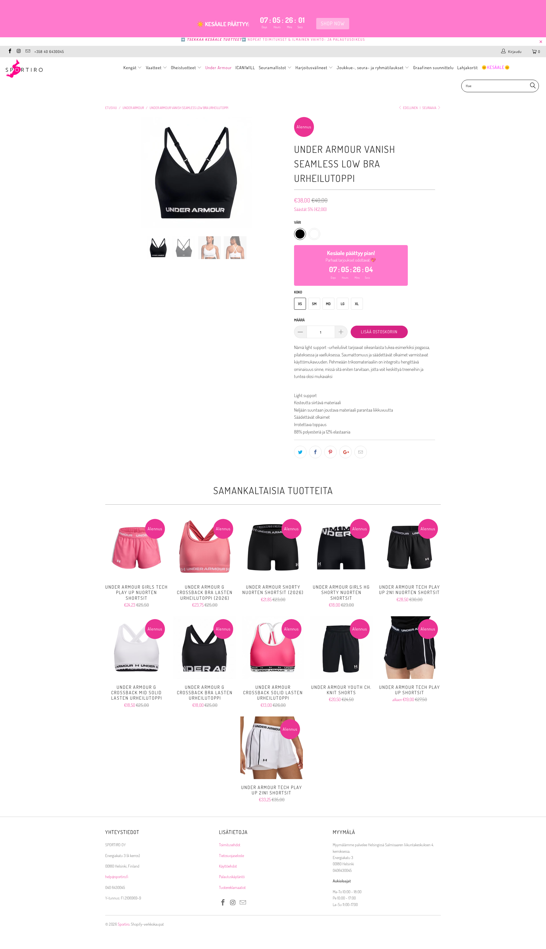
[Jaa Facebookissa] (315, 452)
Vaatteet (154, 67)
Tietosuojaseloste (231, 855)
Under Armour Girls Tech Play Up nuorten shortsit (136, 547)
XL (357, 303)
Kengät (130, 67)
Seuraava (429, 108)
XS (300, 303)
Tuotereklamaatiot (232, 887)
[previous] (115, 176)
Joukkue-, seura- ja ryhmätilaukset (371, 67)
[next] (278, 176)
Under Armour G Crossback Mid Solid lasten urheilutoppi (136, 647)
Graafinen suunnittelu (433, 67)
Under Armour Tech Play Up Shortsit (409, 647)
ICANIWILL (245, 67)
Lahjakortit (467, 67)
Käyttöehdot (228, 866)
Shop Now (334, 23)
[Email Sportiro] (27, 51)
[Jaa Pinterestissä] (330, 452)
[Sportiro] (46, 68)
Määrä (299, 320)
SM (314, 303)
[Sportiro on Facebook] (9, 51)
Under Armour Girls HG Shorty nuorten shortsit (341, 547)
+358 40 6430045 (49, 51)
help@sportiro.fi (116, 876)
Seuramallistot (273, 67)
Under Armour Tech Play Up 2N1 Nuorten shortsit (409, 547)
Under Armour (218, 67)
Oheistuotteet (184, 67)
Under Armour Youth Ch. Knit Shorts (341, 647)
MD (328, 303)
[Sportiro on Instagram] (18, 51)
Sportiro (123, 924)
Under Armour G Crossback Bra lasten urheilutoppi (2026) (204, 547)
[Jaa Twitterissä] (300, 452)
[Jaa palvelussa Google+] (345, 452)
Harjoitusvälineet (311, 67)
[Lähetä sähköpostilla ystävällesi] (360, 452)
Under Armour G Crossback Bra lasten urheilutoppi (204, 647)
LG (342, 303)
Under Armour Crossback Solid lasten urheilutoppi (273, 647)
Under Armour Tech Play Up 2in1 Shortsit (271, 747)
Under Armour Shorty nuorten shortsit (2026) (273, 547)
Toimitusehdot (229, 844)
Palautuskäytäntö (232, 876)
